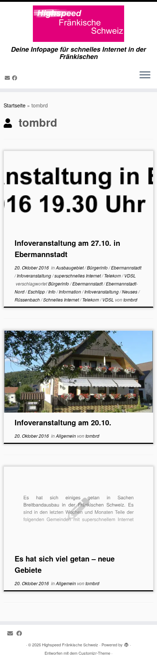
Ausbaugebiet (70, 267)
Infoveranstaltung (34, 275)
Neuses (130, 291)
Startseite (15, 105)
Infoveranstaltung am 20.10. (63, 422)
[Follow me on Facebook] (15, 77)
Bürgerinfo (98, 267)
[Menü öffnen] (144, 75)
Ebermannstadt (126, 267)
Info (52, 291)
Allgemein (66, 436)
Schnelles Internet (61, 299)
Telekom (113, 275)
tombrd (130, 299)
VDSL (130, 275)
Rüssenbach (28, 299)
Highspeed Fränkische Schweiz (70, 644)
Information (70, 291)
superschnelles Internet (78, 275)
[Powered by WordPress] (126, 643)
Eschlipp (37, 291)
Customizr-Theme (94, 653)
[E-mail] (8, 77)
